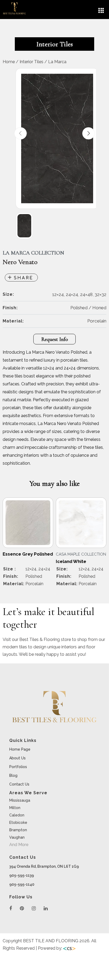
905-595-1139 (21, 875)
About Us (17, 758)
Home (9, 61)
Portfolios (18, 767)
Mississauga (19, 800)
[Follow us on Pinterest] (22, 908)
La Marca (57, 61)
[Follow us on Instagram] (34, 908)
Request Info (54, 339)
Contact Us (19, 784)
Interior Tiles (31, 61)
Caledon (16, 815)
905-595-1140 (21, 884)
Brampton (18, 830)
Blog (13, 775)
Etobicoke (18, 822)
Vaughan (17, 837)
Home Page (19, 749)
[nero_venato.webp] (57, 138)
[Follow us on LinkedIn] (46, 908)
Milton (14, 808)
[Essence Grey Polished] (28, 523)
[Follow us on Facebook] (10, 908)
